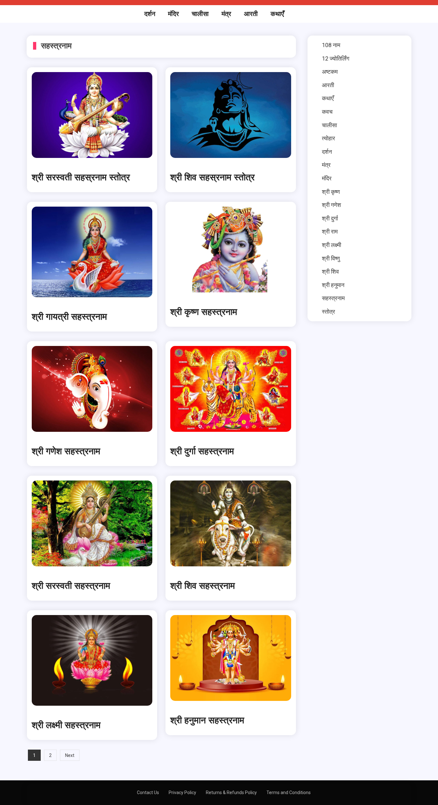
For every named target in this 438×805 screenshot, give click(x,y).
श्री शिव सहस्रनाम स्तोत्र (212, 177)
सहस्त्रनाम (333, 298)
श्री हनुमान (333, 285)
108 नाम (331, 45)
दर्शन (149, 14)
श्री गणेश (331, 204)
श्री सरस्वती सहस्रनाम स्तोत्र (81, 177)
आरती (251, 14)
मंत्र (226, 14)
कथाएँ (277, 14)
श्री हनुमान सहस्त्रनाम (207, 720)
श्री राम (330, 231)
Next (69, 755)
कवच (327, 111)
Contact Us (148, 792)
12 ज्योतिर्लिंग (335, 58)
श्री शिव (330, 271)
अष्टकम (330, 71)
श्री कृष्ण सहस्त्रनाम (203, 312)
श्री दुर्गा (330, 218)
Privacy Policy (182, 792)
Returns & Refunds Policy (231, 792)
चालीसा (200, 14)
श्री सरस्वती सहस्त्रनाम (71, 586)
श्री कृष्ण (331, 191)
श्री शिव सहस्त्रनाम (202, 586)
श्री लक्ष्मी (331, 245)
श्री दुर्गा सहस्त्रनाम (202, 451)
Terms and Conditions (288, 792)
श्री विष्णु (331, 258)
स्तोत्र (328, 311)
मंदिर (173, 14)
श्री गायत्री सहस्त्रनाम (69, 317)
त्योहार (328, 138)
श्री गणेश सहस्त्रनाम (66, 451)
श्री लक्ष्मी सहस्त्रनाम (66, 725)
